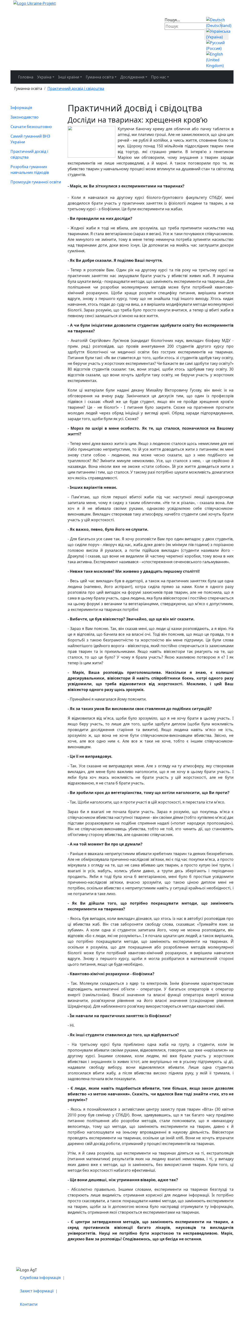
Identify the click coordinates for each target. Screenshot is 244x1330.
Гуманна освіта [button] (100, 77)
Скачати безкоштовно (31, 126)
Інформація (21, 107)
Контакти (28, 1304)
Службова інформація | (43, 1277)
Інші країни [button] (68, 77)
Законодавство (24, 117)
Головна (25, 77)
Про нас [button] (158, 77)
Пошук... (172, 19)
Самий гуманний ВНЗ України (30, 139)
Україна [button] (44, 77)
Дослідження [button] (132, 77)
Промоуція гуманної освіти (35, 182)
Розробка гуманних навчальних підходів (29, 169)
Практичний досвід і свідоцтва (29, 154)
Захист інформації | (39, 1291)
